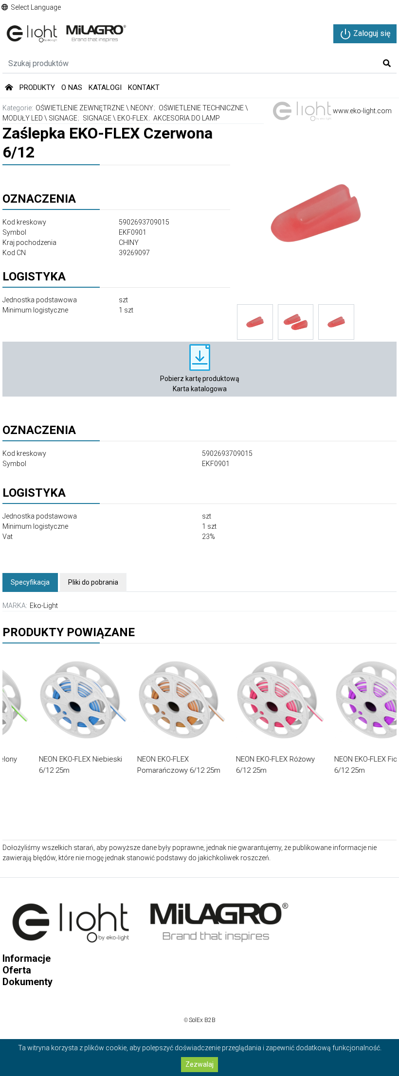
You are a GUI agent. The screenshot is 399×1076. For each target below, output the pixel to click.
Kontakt (144, 87)
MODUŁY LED (22, 118)
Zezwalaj (199, 1064)
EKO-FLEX (132, 118)
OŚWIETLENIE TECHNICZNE (201, 108)
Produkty (37, 87)
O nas (71, 87)
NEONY (141, 108)
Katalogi (105, 87)
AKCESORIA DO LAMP (186, 118)
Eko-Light (44, 605)
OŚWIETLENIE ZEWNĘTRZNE (80, 108)
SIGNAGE (63, 118)
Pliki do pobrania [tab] (93, 582)
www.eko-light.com (361, 111)
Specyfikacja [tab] (30, 582)
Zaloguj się (370, 33)
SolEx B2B (202, 1020)
